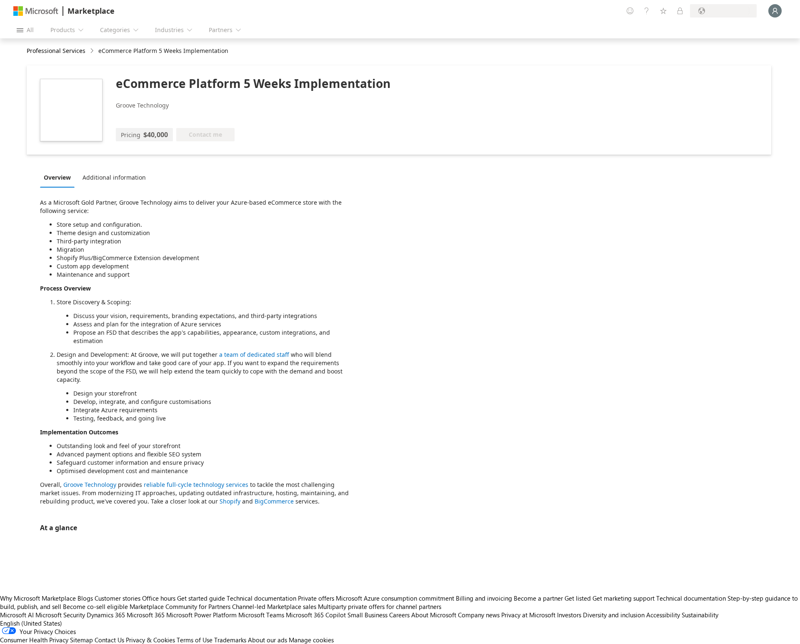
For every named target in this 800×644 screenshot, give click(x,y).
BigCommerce (274, 501)
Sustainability (700, 615)
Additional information (114, 177)
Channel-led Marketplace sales (274, 606)
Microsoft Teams (261, 615)
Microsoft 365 (146, 615)
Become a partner (538, 598)
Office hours (158, 598)
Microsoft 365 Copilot (316, 615)
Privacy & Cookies (150, 640)
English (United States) (31, 623)
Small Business (368, 615)
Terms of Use (194, 640)
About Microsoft (433, 615)
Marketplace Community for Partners (180, 606)
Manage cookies (311, 640)
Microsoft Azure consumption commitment (396, 598)
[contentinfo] (93, 51)
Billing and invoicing (484, 598)
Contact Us (109, 640)
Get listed (578, 598)
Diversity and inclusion (614, 615)
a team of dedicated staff (254, 354)
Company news (479, 615)
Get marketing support (623, 598)
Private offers (316, 598)
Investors (569, 615)
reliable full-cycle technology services (196, 485)
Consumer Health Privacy (34, 640)
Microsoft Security (60, 615)
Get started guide (201, 598)
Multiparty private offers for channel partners (379, 606)
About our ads (267, 640)
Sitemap (81, 640)
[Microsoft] (35, 11)
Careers (399, 615)
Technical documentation (261, 598)
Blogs (85, 598)
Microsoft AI (17, 615)
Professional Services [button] (56, 51)
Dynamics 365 (106, 615)
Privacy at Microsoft (528, 615)
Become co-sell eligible (95, 606)
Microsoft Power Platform (201, 615)
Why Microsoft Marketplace (38, 598)
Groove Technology (89, 485)
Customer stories (117, 598)
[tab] (59, 177)
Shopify (230, 501)
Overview (57, 177)
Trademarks (230, 640)
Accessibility (663, 615)
